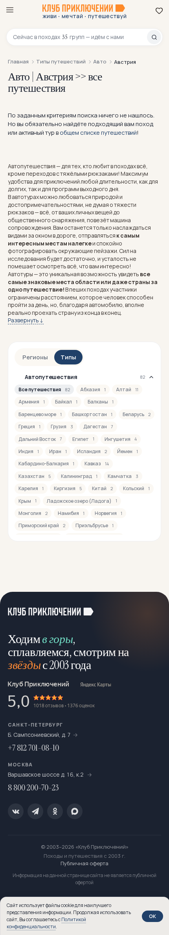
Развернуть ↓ (26, 320)
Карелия (31, 488)
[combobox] (80, 37)
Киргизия (68, 488)
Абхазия (93, 389)
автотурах (25, 197)
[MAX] (75, 811)
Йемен (127, 451)
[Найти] (154, 37)
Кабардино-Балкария (46, 463)
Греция (29, 426)
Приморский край (41, 525)
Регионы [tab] (35, 357)
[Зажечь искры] (153, 607)
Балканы (101, 401)
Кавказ (96, 463)
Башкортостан (92, 414)
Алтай (127, 389)
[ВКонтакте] (16, 811)
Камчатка (123, 476)
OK (152, 916)
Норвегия (108, 513)
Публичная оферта (84, 863)
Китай (102, 488)
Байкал (66, 401)
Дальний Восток (40, 439)
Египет (83, 439)
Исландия (92, 451)
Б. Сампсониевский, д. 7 (39, 734)
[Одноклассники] (55, 811)
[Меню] (10, 10)
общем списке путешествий (98, 132)
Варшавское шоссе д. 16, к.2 (46, 774)
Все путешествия (44, 389)
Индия (28, 451)
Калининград (79, 476)
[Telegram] (35, 811)
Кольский (136, 488)
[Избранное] (159, 10)
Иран (58, 451)
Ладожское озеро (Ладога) (82, 501)
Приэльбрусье (94, 525)
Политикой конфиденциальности (46, 923)
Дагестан (98, 426)
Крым (27, 501)
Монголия (33, 513)
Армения (31, 401)
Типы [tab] (68, 357)
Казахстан (34, 476)
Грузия (62, 426)
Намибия (71, 513)
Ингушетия (121, 439)
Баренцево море (40, 414)
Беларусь (137, 414)
